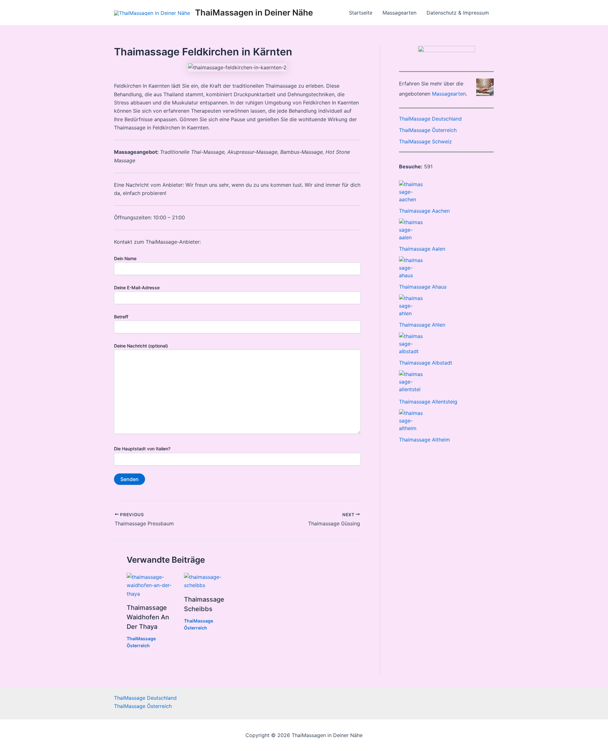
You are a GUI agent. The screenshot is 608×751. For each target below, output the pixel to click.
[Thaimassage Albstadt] (411, 343)
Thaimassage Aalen (422, 249)
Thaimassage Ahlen (422, 325)
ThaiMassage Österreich (428, 130)
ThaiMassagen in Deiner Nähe (254, 12)
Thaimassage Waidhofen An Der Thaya (148, 617)
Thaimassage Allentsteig (428, 401)
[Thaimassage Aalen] (411, 229)
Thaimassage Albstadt (425, 363)
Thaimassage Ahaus (422, 287)
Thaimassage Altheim (424, 439)
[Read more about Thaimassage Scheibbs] (208, 581)
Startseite (360, 12)
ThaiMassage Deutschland (430, 119)
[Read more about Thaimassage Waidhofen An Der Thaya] (151, 585)
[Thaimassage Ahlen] (411, 305)
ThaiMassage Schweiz (425, 141)
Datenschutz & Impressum (458, 12)
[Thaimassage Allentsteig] (411, 382)
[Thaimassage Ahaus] (411, 267)
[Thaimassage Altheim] (411, 420)
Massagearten (399, 12)
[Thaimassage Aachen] (411, 191)
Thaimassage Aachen (424, 211)
